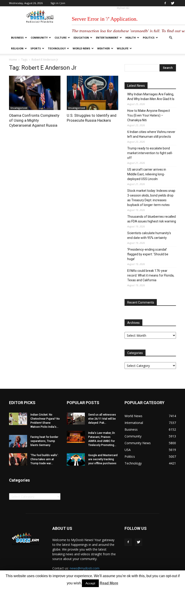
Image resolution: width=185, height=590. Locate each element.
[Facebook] (165, 3)
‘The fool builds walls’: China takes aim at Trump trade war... (44, 459)
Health (130, 37)
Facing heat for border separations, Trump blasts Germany (44, 441)
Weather (103, 48)
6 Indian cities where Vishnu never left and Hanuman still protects (151, 134)
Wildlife (122, 48)
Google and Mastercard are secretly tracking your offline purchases (103, 459)
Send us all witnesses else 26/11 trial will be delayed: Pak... (102, 418)
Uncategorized (18, 108)
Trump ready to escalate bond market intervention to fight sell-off (150, 153)
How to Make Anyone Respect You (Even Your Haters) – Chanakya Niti (148, 115)
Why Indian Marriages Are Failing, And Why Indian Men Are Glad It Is (150, 96)
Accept (90, 583)
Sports (35, 48)
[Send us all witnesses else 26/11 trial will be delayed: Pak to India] (76, 419)
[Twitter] (172, 3)
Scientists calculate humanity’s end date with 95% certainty (149, 235)
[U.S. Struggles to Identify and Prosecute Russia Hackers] (92, 93)
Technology (57, 48)
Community (39, 37)
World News (81, 48)
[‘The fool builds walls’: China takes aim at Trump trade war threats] (18, 459)
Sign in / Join (58, 3)
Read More (109, 583)
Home (13, 60)
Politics (149, 37)
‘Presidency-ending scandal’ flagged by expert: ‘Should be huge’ (147, 254)
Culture (61, 37)
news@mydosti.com (84, 568)
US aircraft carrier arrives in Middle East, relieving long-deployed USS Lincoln (146, 174)
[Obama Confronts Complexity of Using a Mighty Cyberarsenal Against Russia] (34, 93)
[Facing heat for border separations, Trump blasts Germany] (18, 441)
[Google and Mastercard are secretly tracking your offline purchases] (76, 459)
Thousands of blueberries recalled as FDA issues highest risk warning (151, 219)
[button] (170, 38)
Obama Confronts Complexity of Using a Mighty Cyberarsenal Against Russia (34, 120)
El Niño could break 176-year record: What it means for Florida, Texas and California (150, 275)
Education (81, 37)
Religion (17, 48)
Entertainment (107, 37)
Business (17, 37)
